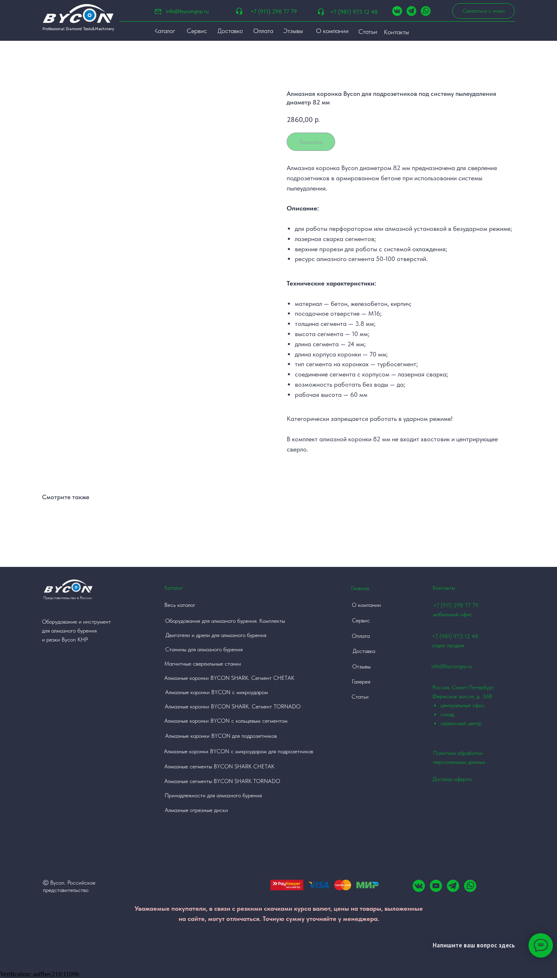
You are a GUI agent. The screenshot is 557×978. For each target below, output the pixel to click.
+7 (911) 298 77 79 (273, 11)
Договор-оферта (452, 779)
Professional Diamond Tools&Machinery (78, 28)
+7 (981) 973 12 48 (354, 12)
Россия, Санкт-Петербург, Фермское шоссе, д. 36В (463, 705)
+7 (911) (443, 605)
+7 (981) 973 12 (451, 636)
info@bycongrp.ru (187, 11)
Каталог (173, 587)
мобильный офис (452, 614)
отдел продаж (448, 645)
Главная (360, 588)
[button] (483, 11)
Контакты (444, 587)
